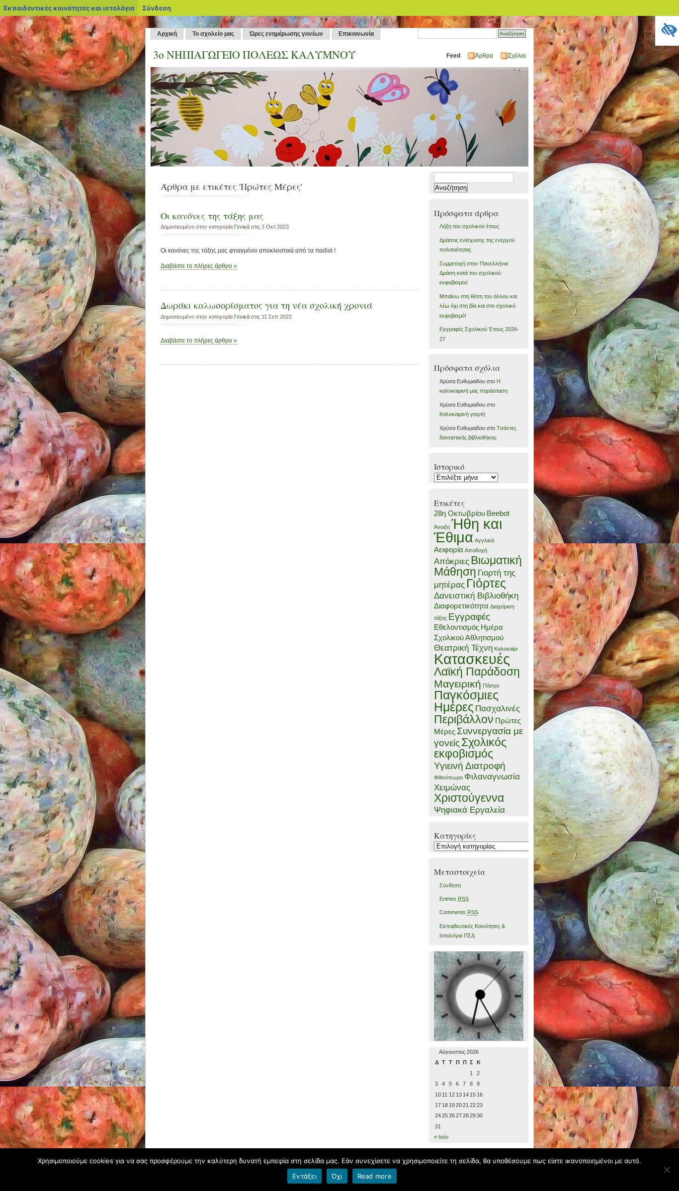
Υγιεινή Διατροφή (470, 765)
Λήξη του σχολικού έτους (469, 226)
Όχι (337, 1176)
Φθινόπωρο (448, 777)
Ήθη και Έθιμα (468, 530)
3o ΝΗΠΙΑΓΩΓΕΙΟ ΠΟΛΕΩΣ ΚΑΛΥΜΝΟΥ (254, 54)
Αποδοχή (476, 550)
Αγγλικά (484, 540)
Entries (454, 899)
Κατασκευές (472, 659)
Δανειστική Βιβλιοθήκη (476, 595)
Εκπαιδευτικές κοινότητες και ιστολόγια (68, 8)
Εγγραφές (469, 616)
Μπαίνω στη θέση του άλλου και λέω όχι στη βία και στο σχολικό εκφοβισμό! (478, 306)
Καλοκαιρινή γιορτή (462, 414)
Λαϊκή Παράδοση (477, 671)
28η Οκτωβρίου (459, 513)
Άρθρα (484, 55)
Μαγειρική (457, 683)
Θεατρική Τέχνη (463, 648)
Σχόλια (517, 55)
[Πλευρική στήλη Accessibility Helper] (667, 28)
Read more (374, 1176)
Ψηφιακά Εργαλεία (469, 810)
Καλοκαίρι (505, 649)
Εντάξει (304, 1176)
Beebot (498, 513)
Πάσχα (491, 685)
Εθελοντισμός (456, 627)
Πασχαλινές (497, 708)
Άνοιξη (442, 527)
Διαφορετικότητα (461, 606)
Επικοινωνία (356, 33)
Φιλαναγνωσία (492, 776)
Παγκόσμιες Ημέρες (466, 701)
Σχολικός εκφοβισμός (470, 748)
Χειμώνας (452, 787)
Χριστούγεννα (469, 797)
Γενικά (242, 227)
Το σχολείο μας (213, 33)
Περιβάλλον (464, 719)
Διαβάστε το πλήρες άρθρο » (199, 265)
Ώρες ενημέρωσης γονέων (286, 33)
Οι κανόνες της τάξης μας (212, 216)
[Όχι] (667, 1170)
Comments (458, 912)
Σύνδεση (450, 885)
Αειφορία (448, 550)
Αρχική (167, 33)
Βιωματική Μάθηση (478, 566)
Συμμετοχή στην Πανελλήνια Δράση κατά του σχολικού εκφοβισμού (473, 273)
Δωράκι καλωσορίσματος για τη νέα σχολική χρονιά (266, 305)
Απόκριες (451, 561)
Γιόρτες (486, 583)
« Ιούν (441, 1137)
